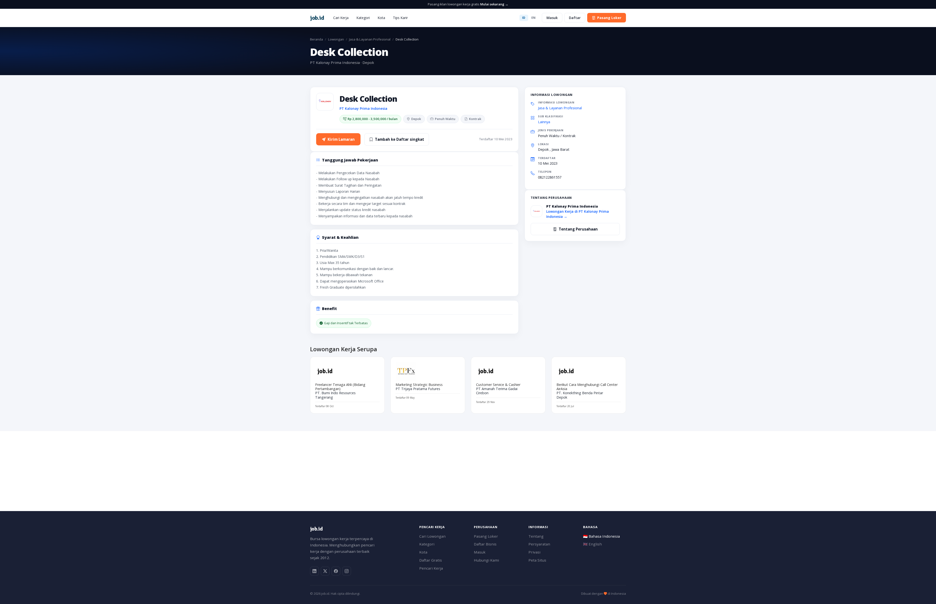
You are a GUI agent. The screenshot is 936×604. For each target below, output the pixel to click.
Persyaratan (539, 544)
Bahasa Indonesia (601, 536)
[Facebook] (336, 571)
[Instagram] (346, 571)
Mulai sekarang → (494, 4)
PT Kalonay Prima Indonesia (363, 108)
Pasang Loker (609, 17)
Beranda (316, 39)
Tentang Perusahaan (578, 229)
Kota (381, 17)
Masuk (552, 17)
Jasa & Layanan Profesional (369, 39)
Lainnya (544, 121)
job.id (316, 528)
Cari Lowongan (432, 536)
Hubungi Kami (486, 560)
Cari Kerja (341, 17)
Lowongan (336, 39)
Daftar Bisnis (485, 544)
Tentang (536, 536)
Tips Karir (400, 17)
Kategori (363, 17)
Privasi (534, 552)
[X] (325, 571)
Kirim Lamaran (341, 139)
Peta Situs (537, 560)
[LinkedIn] (314, 571)
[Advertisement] (456, 465)
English (592, 544)
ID (524, 18)
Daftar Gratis (430, 560)
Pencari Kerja (431, 568)
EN (533, 18)
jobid (317, 17)
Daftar (575, 17)
